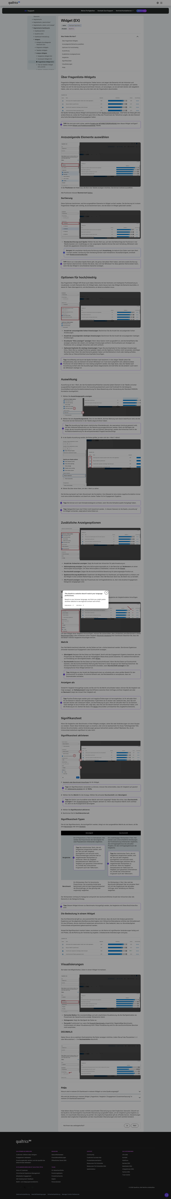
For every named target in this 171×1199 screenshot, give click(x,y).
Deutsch (79, 605)
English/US (68, 605)
